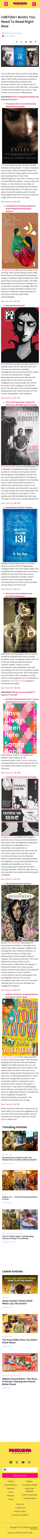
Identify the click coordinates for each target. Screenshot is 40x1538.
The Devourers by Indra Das (18, 883)
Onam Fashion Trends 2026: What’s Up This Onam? (17, 1302)
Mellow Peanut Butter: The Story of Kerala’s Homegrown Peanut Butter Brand (19, 1381)
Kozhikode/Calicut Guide (14, 1233)
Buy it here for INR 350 (10, 503)
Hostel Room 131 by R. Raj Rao (19, 507)
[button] (6, 4)
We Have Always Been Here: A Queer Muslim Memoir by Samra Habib (22, 700)
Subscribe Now (20, 1475)
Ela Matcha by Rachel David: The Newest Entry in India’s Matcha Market (19, 1158)
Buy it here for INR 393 (10, 990)
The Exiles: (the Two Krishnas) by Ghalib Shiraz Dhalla (21, 105)
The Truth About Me (10, 466)
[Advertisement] (20, 1420)
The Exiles (5, 165)
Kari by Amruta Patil (15, 305)
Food (10, 1155)
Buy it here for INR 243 (10, 589)
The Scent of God (18, 681)
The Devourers (13, 942)
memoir (24, 760)
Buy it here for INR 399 (10, 398)
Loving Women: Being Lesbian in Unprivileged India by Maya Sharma (21, 209)
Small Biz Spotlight (13, 1375)
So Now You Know (9, 1057)
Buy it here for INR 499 (10, 201)
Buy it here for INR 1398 (11, 772)
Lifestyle (5, 1297)
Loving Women (7, 270)
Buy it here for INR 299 (10, 688)
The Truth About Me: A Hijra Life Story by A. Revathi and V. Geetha (21, 403)
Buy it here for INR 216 (10, 1104)
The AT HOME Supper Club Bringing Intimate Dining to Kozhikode (17, 1237)
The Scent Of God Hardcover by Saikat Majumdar (19, 595)
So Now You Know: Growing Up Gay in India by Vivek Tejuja (22, 995)
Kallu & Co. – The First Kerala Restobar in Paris (19, 1198)
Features (5, 1155)
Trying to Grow (7, 837)
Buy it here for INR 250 (10, 879)
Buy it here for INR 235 (10, 301)
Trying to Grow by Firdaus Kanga (21, 777)
